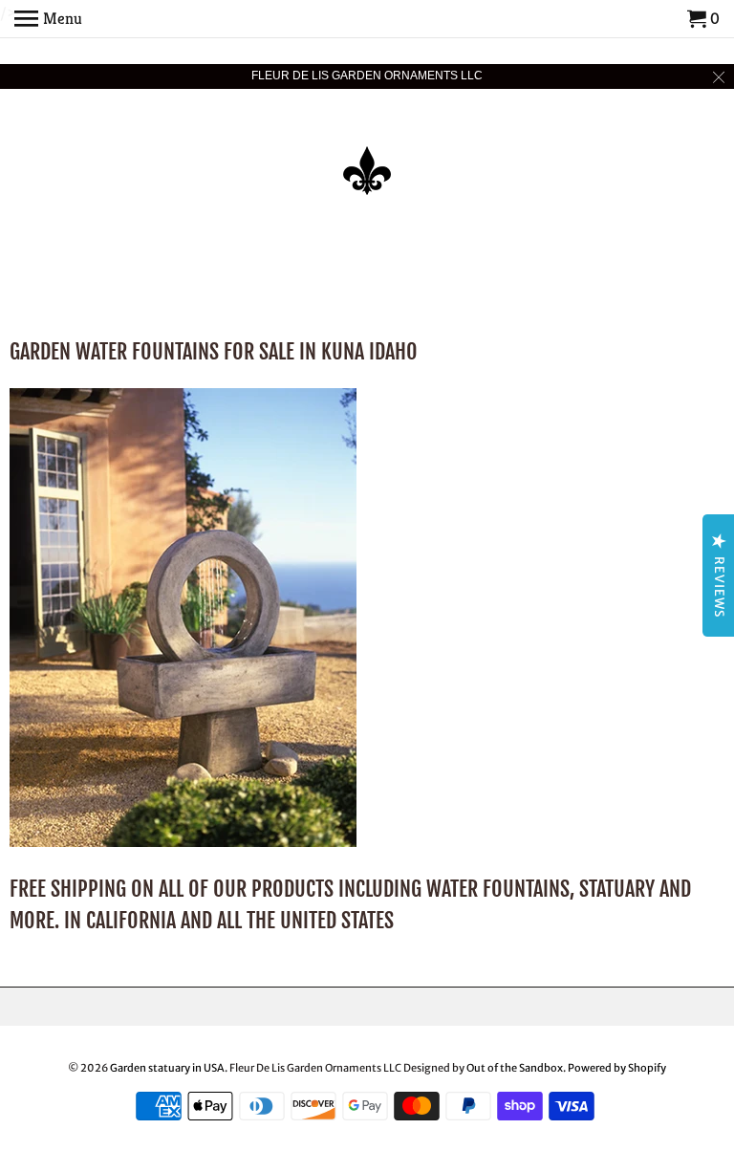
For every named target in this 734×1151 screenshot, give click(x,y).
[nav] (48, 19)
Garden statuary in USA (167, 1068)
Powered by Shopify (617, 1068)
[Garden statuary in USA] (367, 158)
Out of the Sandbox (514, 1068)
